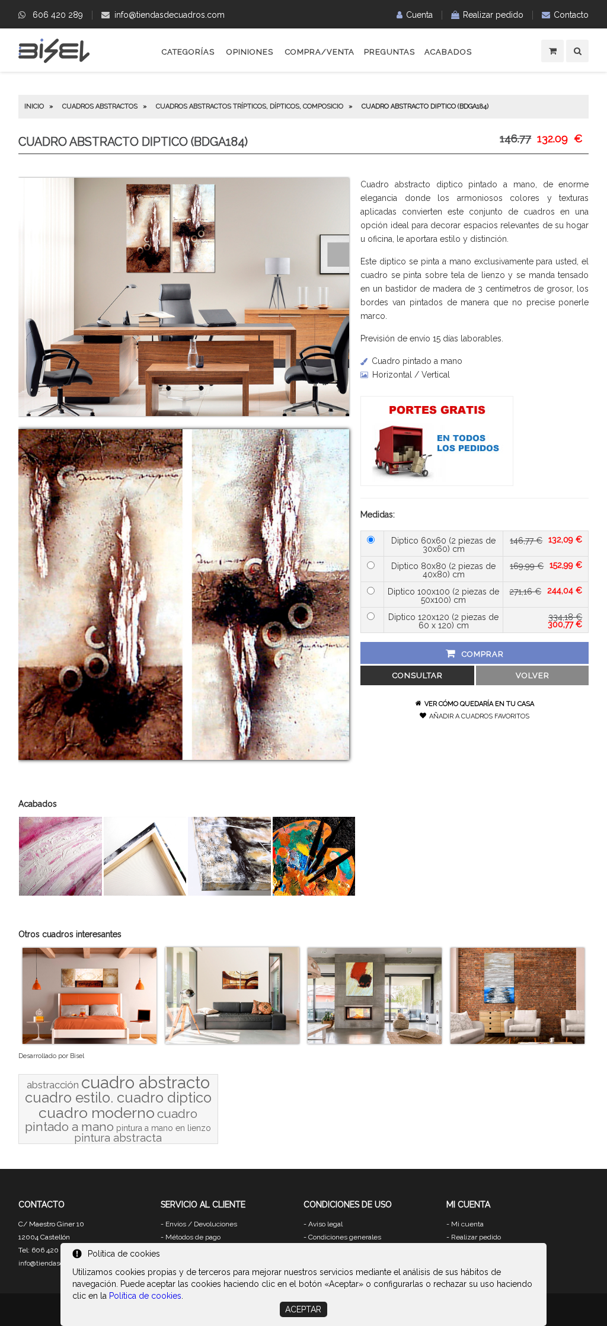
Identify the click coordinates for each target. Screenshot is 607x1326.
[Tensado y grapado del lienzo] (145, 892)
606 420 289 (58, 15)
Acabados (448, 51)
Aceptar (303, 1309)
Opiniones (249, 51)
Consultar (417, 675)
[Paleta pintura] (314, 892)
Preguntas (389, 51)
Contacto (571, 15)
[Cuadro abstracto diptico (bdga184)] (183, 757)
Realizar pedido (493, 15)
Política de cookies (145, 1296)
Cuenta (419, 15)
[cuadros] (54, 61)
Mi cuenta (467, 1224)
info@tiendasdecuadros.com (169, 15)
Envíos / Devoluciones (201, 1224)
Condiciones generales (344, 1237)
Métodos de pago (193, 1237)
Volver (533, 675)
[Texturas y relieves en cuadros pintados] (60, 892)
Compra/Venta (319, 51)
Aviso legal (325, 1224)
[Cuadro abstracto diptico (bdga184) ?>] (183, 413)
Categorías (188, 51)
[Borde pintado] (229, 892)
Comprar (483, 654)
